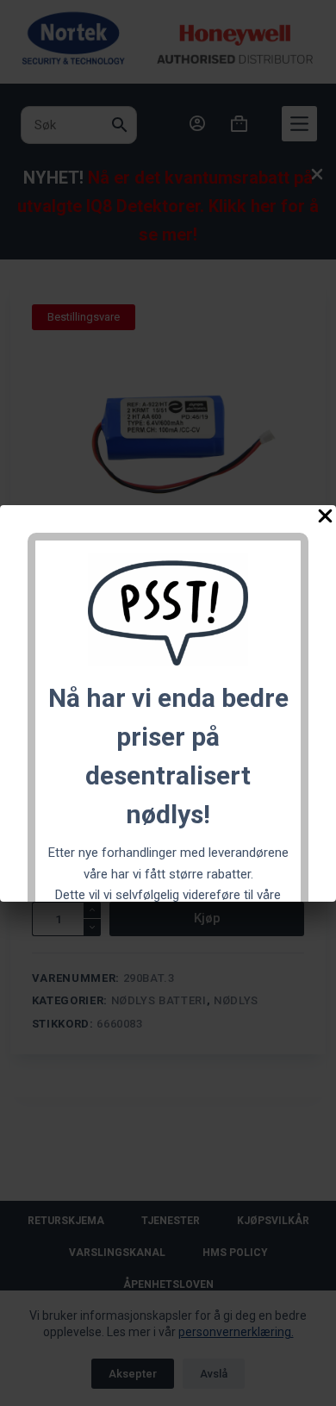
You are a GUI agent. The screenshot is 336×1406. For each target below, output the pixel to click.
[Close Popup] (325, 519)
